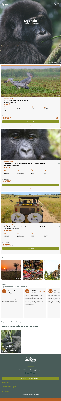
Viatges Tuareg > (5, 322)
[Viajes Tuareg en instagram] (31, 374)
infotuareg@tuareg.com (36, 370)
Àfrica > (12, 322)
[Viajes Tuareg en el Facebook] (25, 374)
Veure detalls (30, 121)
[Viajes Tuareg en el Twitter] (28, 374)
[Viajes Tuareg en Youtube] (34, 374)
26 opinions (35, 23)
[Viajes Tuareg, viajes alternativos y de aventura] (30, 360)
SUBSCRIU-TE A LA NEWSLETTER (30, 378)
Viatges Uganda (19, 322)
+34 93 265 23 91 (23, 370)
